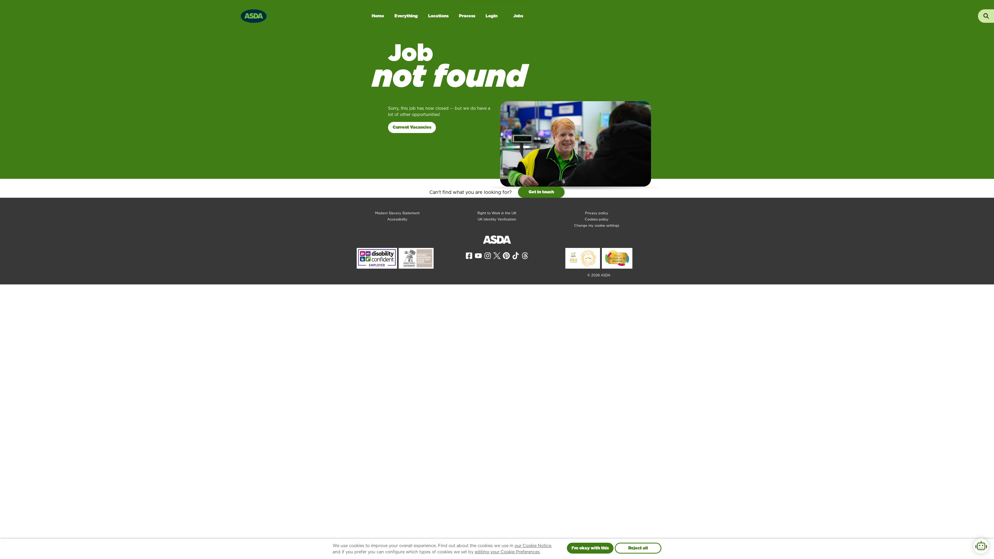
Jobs (518, 15)
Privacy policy (596, 213)
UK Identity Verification (497, 219)
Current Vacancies (412, 127)
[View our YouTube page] (478, 255)
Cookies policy (597, 219)
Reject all (638, 548)
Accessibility (397, 219)
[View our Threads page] (525, 255)
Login (492, 15)
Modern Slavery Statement (397, 213)
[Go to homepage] (254, 15)
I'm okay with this (590, 548)
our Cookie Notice (533, 545)
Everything (406, 15)
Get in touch (541, 191)
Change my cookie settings (596, 225)
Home (378, 15)
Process (467, 15)
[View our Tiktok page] (515, 255)
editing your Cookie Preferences (507, 551)
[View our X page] (497, 255)
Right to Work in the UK (496, 213)
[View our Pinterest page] (506, 255)
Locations (438, 15)
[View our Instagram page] (487, 255)
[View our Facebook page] (469, 255)
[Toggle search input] (986, 16)
